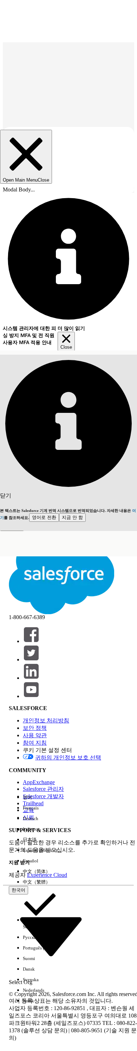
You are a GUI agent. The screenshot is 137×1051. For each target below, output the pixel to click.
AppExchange (39, 782)
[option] (40, 797)
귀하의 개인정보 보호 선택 (68, 757)
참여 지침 (35, 743)
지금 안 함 (72, 517)
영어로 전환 (44, 517)
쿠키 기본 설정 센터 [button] (47, 750)
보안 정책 (35, 728)
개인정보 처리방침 (46, 720)
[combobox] (51, 935)
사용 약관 (35, 735)
